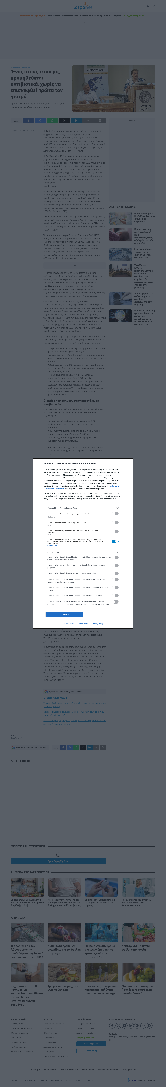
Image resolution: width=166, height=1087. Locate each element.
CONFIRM (64, 614)
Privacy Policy (97, 624)
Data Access (83, 624)
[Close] (127, 463)
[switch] (115, 513)
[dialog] (83, 543)
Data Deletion (68, 624)
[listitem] (83, 508)
